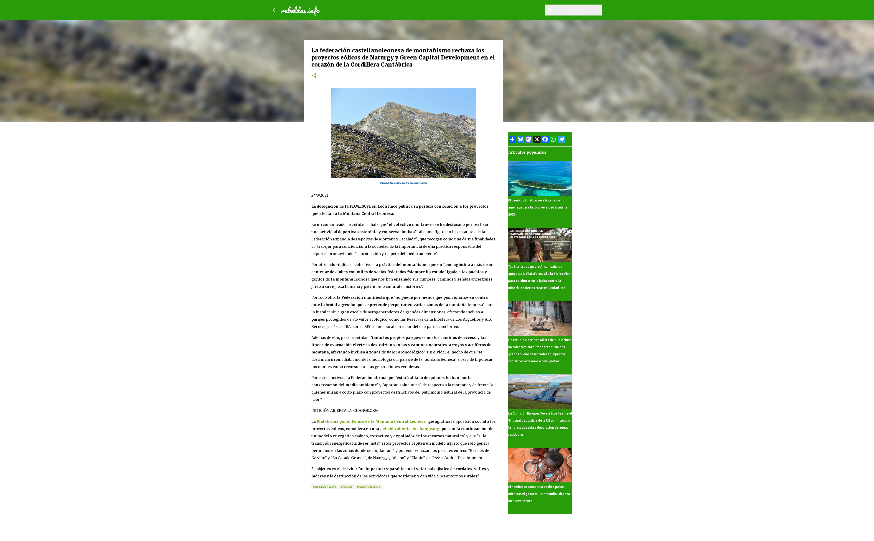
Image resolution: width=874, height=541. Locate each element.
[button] (314, 76)
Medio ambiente (368, 486)
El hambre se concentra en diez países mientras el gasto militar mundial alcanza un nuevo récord (539, 494)
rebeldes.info (300, 10)
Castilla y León (324, 486)
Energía (346, 486)
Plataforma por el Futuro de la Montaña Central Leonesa (371, 421)
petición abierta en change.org (410, 428)
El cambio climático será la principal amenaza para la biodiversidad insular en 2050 (538, 207)
